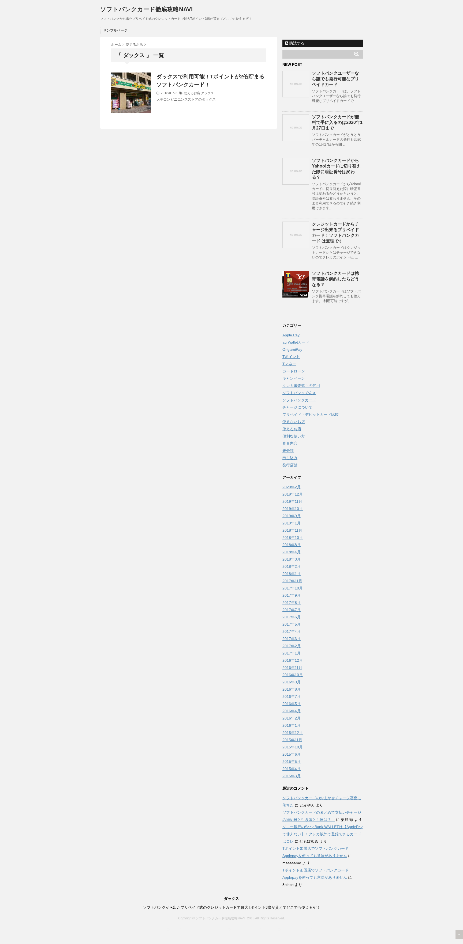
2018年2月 (291, 566)
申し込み (289, 458)
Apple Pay (291, 335)
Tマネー (289, 364)
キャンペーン (293, 378)
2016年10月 (292, 675)
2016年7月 (291, 696)
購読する (296, 43)
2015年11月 (292, 740)
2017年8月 (291, 602)
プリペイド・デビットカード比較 (310, 414)
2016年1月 (291, 725)
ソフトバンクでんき (299, 393)
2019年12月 (292, 494)
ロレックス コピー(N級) (167, 929)
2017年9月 (291, 595)
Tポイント (291, 357)
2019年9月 (291, 516)
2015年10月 (292, 747)
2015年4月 (291, 769)
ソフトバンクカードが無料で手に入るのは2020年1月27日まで (337, 122)
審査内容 (289, 443)
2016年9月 (291, 682)
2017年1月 (291, 653)
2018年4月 (291, 552)
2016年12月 (292, 660)
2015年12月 (292, 732)
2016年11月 (292, 667)
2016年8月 (291, 689)
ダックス (207, 93)
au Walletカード (295, 342)
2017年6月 (291, 617)
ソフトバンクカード (299, 400)
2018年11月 (292, 530)
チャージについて (297, 407)
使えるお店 (192, 93)
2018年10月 (292, 537)
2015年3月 (291, 776)
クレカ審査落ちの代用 (301, 385)
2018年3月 (291, 559)
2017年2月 (291, 646)
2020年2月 (291, 487)
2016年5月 (291, 704)
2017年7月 (291, 610)
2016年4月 (291, 711)
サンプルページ (115, 30)
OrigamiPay (292, 349)
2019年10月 (292, 509)
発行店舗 (289, 465)
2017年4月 (291, 631)
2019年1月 (291, 523)
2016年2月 (291, 718)
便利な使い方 (293, 436)
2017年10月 (292, 588)
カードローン (293, 371)
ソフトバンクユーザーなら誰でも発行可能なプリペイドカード (335, 79)
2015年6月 (291, 754)
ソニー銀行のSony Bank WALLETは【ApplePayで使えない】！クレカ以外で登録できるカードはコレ (322, 834)
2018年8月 (291, 545)
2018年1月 (291, 574)
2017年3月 (291, 639)
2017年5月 (291, 624)
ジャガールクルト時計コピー (264, 929)
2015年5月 (291, 761)
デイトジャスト (303, 929)
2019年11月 (292, 501)
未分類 (288, 450)
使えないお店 (293, 422)
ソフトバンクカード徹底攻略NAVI (146, 9)
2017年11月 (292, 581)
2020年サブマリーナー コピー (213, 929)
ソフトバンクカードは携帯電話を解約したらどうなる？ (335, 279)
